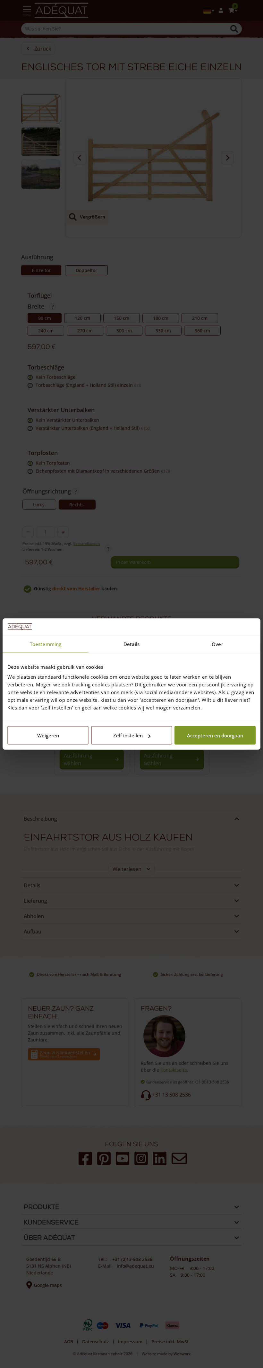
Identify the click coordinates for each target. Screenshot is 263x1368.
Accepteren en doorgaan (215, 735)
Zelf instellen (128, 735)
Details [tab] (131, 644)
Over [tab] (217, 644)
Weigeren (48, 735)
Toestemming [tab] (45, 644)
